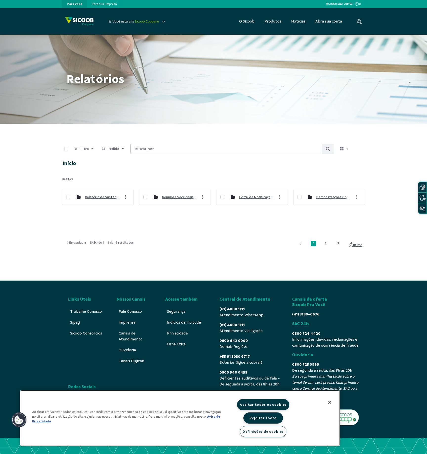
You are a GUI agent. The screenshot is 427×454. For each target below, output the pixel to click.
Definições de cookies (263, 431)
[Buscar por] (328, 149)
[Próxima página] (355, 245)
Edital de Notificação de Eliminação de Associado (256, 197)
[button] (19, 420)
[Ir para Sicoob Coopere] (79, 21)
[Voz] (422, 198)
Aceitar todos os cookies (263, 404)
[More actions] (125, 197)
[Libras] (422, 187)
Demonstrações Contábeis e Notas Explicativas (333, 197)
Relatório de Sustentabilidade (102, 197)
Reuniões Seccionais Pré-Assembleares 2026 (179, 197)
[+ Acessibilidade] (422, 208)
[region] (180, 418)
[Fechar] (329, 402)
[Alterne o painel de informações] (359, 149)
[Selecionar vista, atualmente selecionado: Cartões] (344, 149)
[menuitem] (74, 4)
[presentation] (74, 4)
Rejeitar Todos (263, 418)
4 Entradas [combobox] (74, 242)
